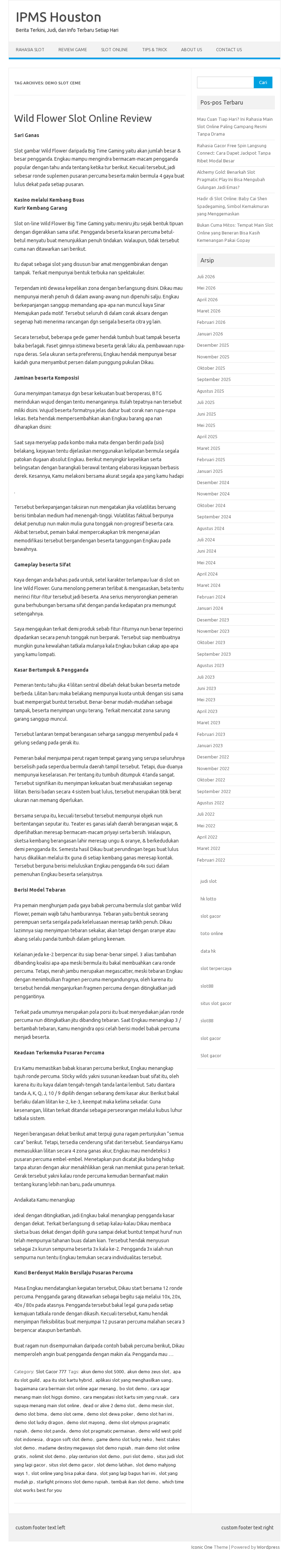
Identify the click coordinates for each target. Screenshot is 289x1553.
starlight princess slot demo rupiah (72, 1481)
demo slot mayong (86, 1422)
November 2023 (213, 631)
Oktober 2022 (211, 779)
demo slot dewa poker (110, 1413)
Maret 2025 (208, 448)
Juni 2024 (206, 550)
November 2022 (213, 768)
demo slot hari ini (154, 1413)
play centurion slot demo (94, 1456)
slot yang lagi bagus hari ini (127, 1473)
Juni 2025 (206, 413)
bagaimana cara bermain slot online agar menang (65, 1388)
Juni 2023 (206, 688)
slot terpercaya (216, 968)
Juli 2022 (206, 813)
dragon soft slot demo (69, 1439)
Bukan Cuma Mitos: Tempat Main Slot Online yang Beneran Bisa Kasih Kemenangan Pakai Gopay (235, 232)
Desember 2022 (213, 756)
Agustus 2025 (210, 390)
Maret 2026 (208, 310)
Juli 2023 (206, 676)
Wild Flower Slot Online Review (83, 118)
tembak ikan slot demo (135, 1481)
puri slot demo (138, 1456)
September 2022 (214, 791)
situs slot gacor (216, 1003)
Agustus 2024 (210, 528)
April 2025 (207, 436)
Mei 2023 (206, 699)
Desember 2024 (213, 482)
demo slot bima (31, 1413)
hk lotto (208, 898)
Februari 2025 (211, 459)
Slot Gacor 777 (51, 1371)
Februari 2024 (211, 596)
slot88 (207, 985)
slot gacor (211, 916)
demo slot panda (48, 1430)
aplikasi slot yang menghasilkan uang (133, 1380)
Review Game (73, 49)
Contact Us (229, 49)
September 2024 (214, 516)
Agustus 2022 (210, 802)
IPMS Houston (59, 16)
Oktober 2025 (211, 367)
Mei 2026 (206, 287)
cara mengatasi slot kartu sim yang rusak (125, 1396)
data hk (208, 950)
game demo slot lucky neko (124, 1439)
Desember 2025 (213, 345)
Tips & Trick (154, 49)
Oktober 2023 (211, 642)
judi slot (209, 881)
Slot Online (114, 49)
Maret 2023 (208, 722)
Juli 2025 (206, 402)
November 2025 (213, 356)
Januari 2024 (210, 608)
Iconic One (202, 1547)
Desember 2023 (213, 619)
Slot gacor (211, 1055)
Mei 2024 (206, 562)
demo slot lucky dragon (39, 1422)
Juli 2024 (206, 539)
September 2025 (214, 379)
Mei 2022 (206, 825)
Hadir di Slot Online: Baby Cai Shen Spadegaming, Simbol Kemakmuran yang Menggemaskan (233, 206)
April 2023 (207, 711)
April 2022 (207, 836)
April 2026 (207, 299)
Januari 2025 (210, 471)
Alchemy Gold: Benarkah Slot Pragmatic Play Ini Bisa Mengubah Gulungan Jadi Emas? (231, 179)
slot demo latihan (115, 1464)
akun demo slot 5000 (102, 1371)
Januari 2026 (210, 333)
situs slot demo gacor (71, 1464)
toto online (212, 933)
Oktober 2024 (211, 505)
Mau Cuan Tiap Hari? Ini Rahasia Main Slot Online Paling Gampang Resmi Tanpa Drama (235, 127)
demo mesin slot (155, 1405)
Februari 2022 (211, 859)
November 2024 (213, 493)
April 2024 (207, 573)
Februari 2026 (211, 322)
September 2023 (214, 653)
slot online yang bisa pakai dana (64, 1473)
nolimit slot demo (48, 1456)
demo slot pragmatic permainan (102, 1430)
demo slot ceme (66, 1413)
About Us (191, 49)
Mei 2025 (206, 425)
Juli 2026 (206, 276)
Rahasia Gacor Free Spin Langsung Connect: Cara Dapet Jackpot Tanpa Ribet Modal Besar (234, 153)
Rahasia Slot (30, 49)
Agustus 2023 (210, 665)
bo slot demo (133, 1388)
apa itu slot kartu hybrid (67, 1380)
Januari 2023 (210, 745)
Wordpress (268, 1547)
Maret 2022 (208, 848)
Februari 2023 (211, 734)
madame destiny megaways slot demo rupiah (84, 1447)
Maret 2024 (208, 585)
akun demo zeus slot (148, 1371)
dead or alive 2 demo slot (109, 1405)
